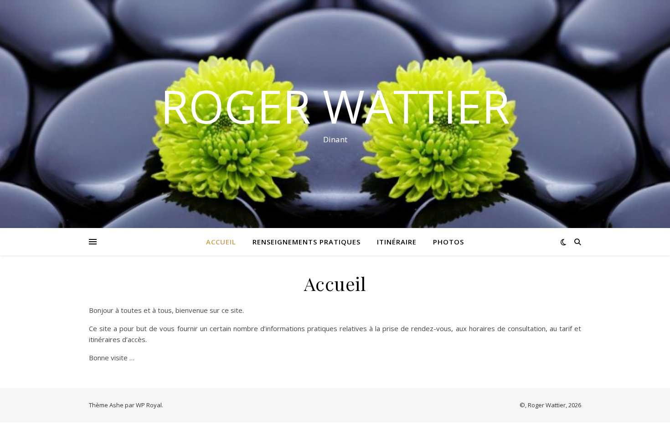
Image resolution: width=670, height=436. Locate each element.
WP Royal (149, 405)
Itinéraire (397, 241)
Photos (448, 241)
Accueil (221, 241)
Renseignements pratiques (307, 241)
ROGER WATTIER (335, 106)
